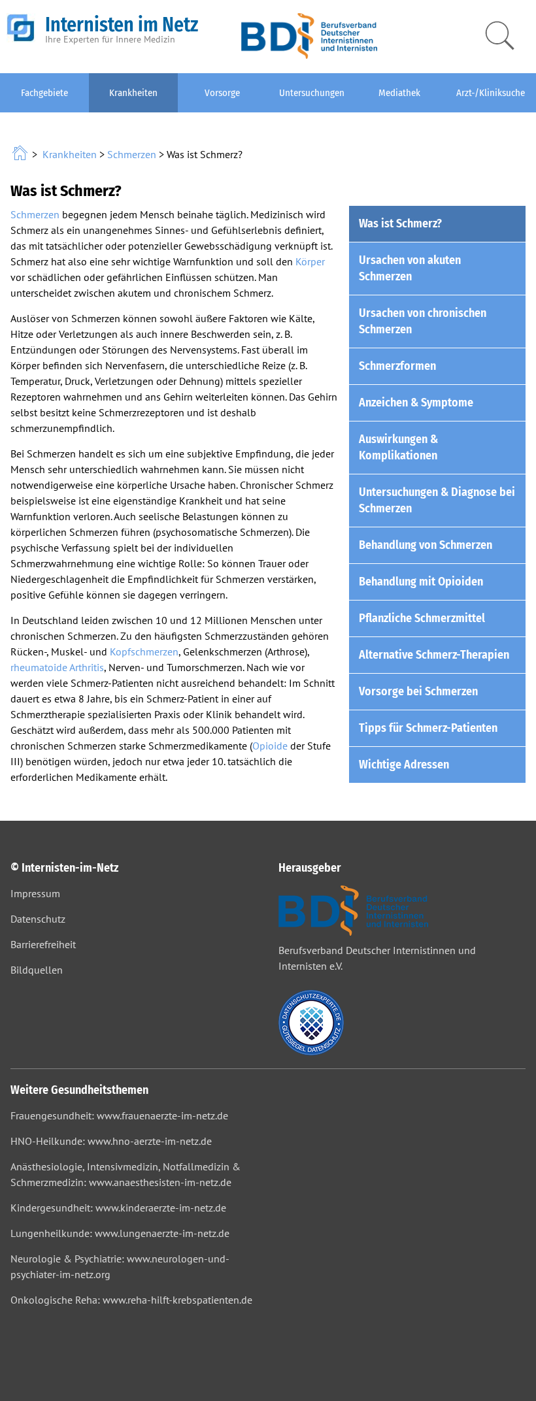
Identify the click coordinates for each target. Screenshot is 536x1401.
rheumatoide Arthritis (57, 667)
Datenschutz (37, 918)
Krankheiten (133, 93)
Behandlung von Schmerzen (425, 545)
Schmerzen (131, 154)
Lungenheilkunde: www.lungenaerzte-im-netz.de (119, 1233)
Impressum (35, 893)
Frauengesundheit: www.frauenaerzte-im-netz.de (119, 1115)
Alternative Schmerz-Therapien (434, 655)
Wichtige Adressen (404, 764)
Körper (310, 261)
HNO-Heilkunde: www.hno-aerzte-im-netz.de (111, 1140)
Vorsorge (222, 93)
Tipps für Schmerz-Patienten (428, 728)
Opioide (270, 745)
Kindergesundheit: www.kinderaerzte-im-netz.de (118, 1207)
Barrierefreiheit (43, 944)
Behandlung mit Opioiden (421, 581)
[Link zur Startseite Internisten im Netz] (21, 154)
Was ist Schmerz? (400, 223)
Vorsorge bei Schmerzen (418, 691)
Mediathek (399, 93)
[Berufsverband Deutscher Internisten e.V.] (309, 54)
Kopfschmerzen (144, 651)
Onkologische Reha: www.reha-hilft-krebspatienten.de (131, 1299)
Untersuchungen (311, 93)
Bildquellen (36, 969)
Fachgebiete (44, 93)
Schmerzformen (397, 366)
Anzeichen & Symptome (416, 402)
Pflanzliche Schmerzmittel (422, 618)
